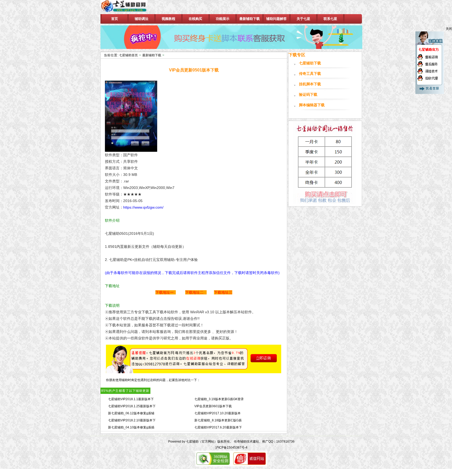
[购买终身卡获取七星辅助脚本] (231, 37)
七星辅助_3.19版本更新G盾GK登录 (219, 399)
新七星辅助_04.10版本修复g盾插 (131, 427)
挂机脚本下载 (310, 84)
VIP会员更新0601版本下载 (213, 406)
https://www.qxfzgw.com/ (143, 207)
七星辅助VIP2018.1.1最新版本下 (131, 399)
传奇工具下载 (310, 74)
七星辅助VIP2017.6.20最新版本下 (218, 427)
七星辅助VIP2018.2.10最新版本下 (132, 420)
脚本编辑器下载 (312, 105)
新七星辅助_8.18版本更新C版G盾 (218, 420)
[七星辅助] (128, 7)
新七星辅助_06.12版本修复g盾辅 (131, 413)
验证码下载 (308, 95)
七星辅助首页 (128, 55)
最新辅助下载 (151, 55)
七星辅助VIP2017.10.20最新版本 (217, 413)
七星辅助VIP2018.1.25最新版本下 (132, 406)
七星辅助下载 (310, 63)
